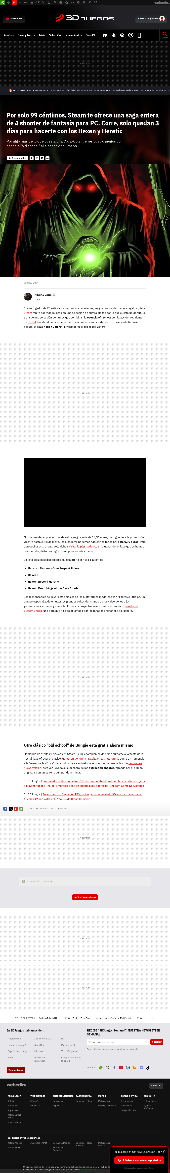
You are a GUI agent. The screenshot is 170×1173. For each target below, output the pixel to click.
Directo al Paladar (84, 1101)
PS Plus (159, 90)
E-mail (47, 158)
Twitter (37, 158)
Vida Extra (35, 1105)
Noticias (44, 808)
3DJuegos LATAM (38, 1143)
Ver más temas (15, 1070)
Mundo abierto (104, 90)
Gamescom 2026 (43, 90)
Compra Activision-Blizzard (71, 1059)
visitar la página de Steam (85, 546)
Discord (141, 1067)
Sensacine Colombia (58, 1149)
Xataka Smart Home (14, 1116)
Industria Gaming (17, 1044)
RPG (59, 90)
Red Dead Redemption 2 (128, 90)
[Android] (139, 35)
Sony (10, 1057)
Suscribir (157, 1041)
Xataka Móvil (14, 1105)
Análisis (9, 35)
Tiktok (148, 1067)
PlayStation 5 (14, 1038)
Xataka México (15, 1143)
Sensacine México (61, 1143)
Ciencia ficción (73, 90)
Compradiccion (128, 1110)
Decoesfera (126, 1105)
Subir (154, 1085)
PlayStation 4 (68, 1044)
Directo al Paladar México (84, 1144)
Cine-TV (90, 35)
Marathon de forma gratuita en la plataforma (90, 758)
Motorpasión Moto (107, 1105)
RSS (134, 1067)
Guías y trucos (26, 35)
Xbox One (39, 1044)
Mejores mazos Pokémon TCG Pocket (114, 1018)
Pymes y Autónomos (149, 1107)
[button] (45, 295)
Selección (55, 35)
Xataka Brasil (14, 1147)
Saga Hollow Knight (18, 1051)
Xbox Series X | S (43, 1038)
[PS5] (113, 35)
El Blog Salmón (151, 1101)
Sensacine (58, 1101)
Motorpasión (104, 1101)
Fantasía (88, 90)
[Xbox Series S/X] (122, 35)
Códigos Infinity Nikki (49, 1018)
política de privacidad (128, 1049)
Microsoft (39, 1051)
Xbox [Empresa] (69, 1051)
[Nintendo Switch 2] (130, 35)
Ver (87, 897)
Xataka (11, 1101)
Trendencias (127, 1101)
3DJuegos (85, 18)
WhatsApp (100, 1067)
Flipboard (42, 158)
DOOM (32, 322)
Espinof (56, 1105)
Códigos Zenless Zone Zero (77, 1018)
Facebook (32, 158)
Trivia (42, 35)
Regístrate (152, 18)
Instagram (127, 1067)
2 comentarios (19, 158)
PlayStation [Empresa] (40, 1059)
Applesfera (13, 1110)
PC (52, 808)
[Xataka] (2, 2)
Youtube (121, 1067)
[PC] (105, 35)
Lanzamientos (73, 35)
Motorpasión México (104, 1144)
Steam (147, 90)
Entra (141, 18)
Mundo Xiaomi (14, 1122)
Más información (88, 1169)
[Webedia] (17, 1085)
